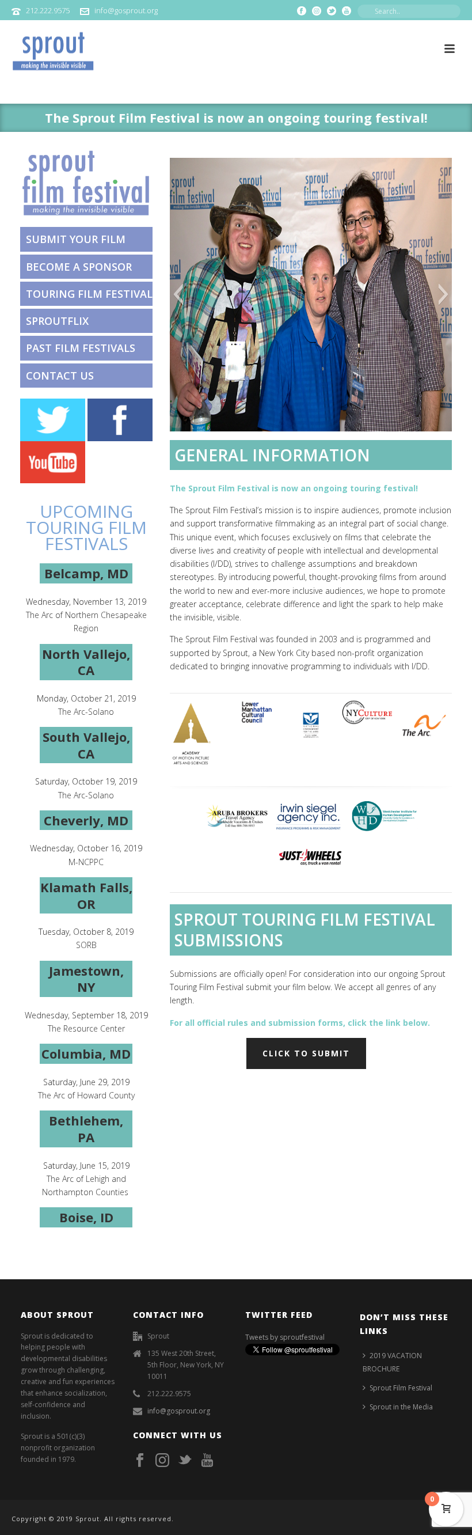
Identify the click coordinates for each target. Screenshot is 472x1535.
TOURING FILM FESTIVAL (89, 294)
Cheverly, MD (86, 820)
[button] (178, 294)
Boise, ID (86, 1217)
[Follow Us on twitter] (185, 1460)
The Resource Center (86, 1028)
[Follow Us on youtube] (207, 1460)
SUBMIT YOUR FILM (75, 239)
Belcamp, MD (86, 573)
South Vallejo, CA (86, 745)
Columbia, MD (86, 1053)
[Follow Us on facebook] (140, 1460)
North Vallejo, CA (86, 662)
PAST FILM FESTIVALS (80, 348)
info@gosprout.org (126, 10)
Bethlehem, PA (86, 1129)
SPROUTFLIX (57, 321)
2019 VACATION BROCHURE (392, 1362)
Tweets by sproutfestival (285, 1337)
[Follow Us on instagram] (162, 1460)
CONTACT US (60, 375)
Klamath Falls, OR (86, 895)
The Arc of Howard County (86, 1095)
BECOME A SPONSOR (80, 267)
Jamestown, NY (86, 979)
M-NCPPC (86, 861)
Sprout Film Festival (401, 1388)
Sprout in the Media (401, 1407)
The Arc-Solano (86, 711)
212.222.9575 (48, 10)
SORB (86, 944)
